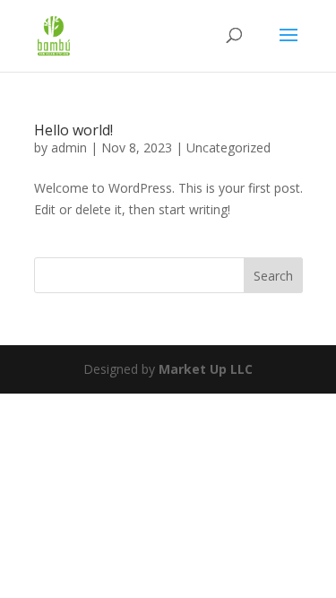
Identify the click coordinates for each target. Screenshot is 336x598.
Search (273, 275)
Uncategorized (228, 147)
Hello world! (73, 130)
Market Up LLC (206, 368)
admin (69, 147)
